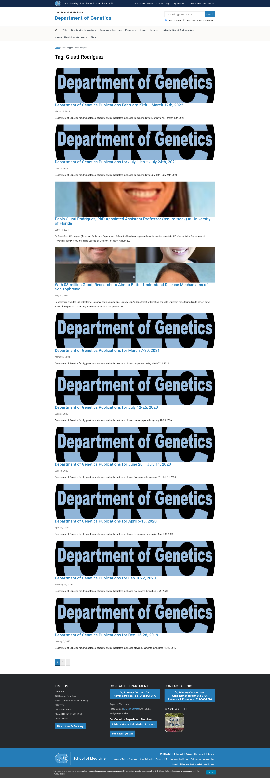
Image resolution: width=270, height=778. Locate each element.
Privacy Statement (195, 754)
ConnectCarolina (194, 3)
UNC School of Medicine (69, 12)
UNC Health (165, 754)
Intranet (178, 754)
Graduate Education (83, 30)
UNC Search (208, 3)
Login (211, 754)
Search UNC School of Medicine (199, 20)
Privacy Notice (59, 774)
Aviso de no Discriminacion (202, 759)
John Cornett (132, 709)
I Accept (211, 772)
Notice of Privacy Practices (125, 759)
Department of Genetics (83, 18)
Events (150, 3)
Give (93, 37)
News (143, 30)
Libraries (159, 3)
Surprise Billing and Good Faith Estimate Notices (193, 764)
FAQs (64, 30)
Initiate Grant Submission (178, 30)
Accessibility (140, 3)
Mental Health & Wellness (71, 37)
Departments (178, 3)
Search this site (174, 20)
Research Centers (111, 30)
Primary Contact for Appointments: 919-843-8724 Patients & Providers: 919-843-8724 (190, 696)
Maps (168, 3)
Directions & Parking (70, 726)
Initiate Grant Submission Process (133, 724)
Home (56, 30)
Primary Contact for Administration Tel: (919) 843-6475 (135, 694)
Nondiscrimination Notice (177, 759)
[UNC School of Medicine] (80, 758)
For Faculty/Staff (122, 733)
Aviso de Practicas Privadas (151, 759)
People (130, 30)
